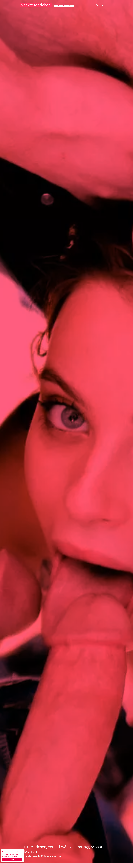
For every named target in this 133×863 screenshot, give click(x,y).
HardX (40, 856)
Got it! (12, 859)
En (130, 2)
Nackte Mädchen (36, 5)
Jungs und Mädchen (53, 856)
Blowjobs (32, 856)
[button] (97, 5)
